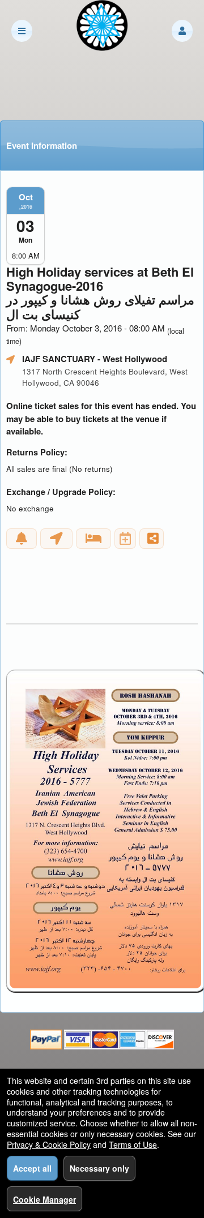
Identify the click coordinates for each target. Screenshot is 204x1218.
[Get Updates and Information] (21, 538)
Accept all (32, 1168)
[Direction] (56, 538)
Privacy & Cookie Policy (49, 1144)
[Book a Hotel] (93, 538)
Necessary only (99, 1168)
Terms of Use (133, 1144)
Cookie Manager (44, 1199)
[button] (182, 31)
